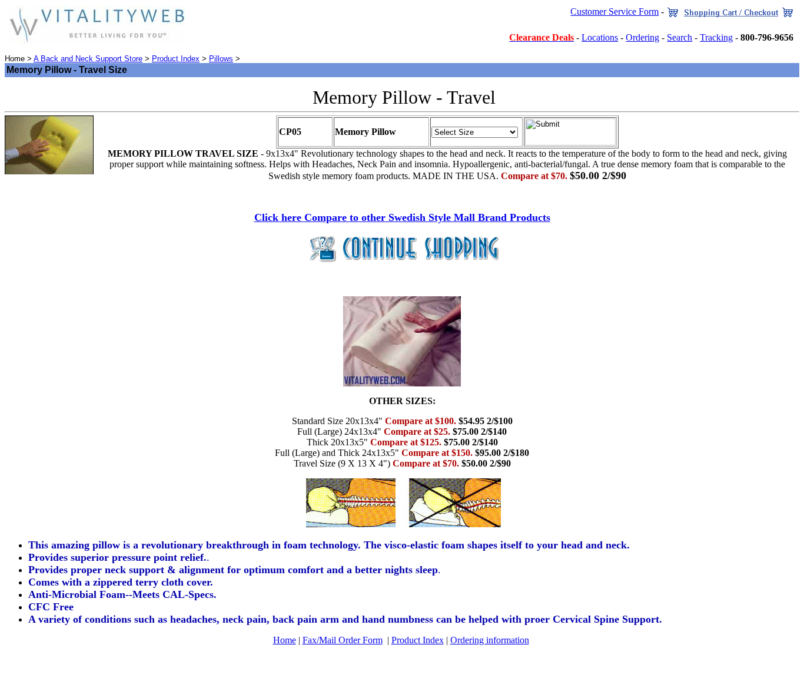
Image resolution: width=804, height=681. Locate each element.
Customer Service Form (614, 11)
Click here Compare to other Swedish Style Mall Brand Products (402, 217)
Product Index (176, 58)
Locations (600, 37)
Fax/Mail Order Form (343, 640)
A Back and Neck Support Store (88, 58)
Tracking (716, 37)
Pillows (221, 58)
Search (679, 37)
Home (284, 640)
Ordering (642, 37)
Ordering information (489, 640)
